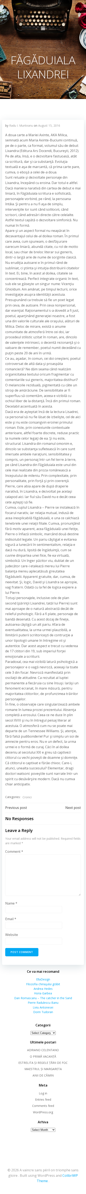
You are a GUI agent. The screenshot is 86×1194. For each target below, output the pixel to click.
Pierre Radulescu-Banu (43, 1003)
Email (10, 919)
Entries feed (43, 1099)
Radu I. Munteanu (21, 125)
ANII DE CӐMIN (43, 1075)
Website (11, 934)
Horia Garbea (43, 993)
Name (11, 903)
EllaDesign (43, 979)
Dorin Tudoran (43, 1012)
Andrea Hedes (43, 989)
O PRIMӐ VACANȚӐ (43, 1056)
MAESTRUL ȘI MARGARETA (43, 1069)
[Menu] (43, 28)
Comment (14, 851)
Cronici (27, 797)
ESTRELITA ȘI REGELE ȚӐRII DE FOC (43, 1063)
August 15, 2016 (49, 125)
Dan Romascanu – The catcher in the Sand (43, 998)
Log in (43, 1093)
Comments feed (43, 1106)
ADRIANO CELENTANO (43, 1050)
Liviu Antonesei (43, 1007)
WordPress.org (43, 1112)
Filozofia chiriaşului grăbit (43, 984)
